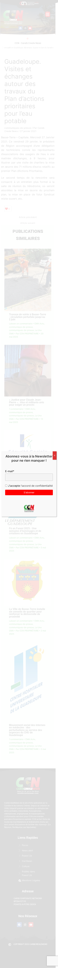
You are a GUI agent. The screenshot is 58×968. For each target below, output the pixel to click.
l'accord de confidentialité (36, 485)
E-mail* (9, 471)
